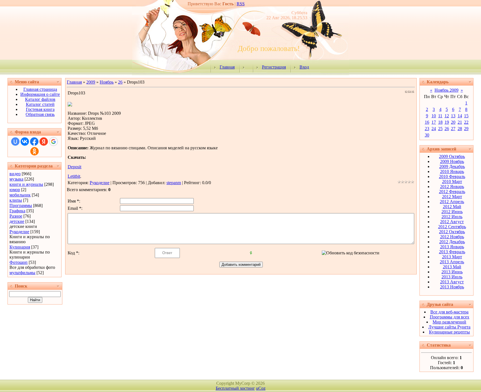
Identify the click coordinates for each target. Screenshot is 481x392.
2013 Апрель (452, 261)
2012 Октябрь (452, 231)
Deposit (74, 166)
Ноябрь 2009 (446, 90)
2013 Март (452, 256)
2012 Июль (451, 216)
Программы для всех (449, 317)
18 (440, 122)
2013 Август (452, 281)
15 (466, 115)
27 (453, 128)
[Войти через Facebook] (34, 141)
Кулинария (19, 247)
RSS (241, 3)
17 (433, 122)
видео (15, 173)
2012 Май (452, 206)
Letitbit (74, 176)
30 (427, 135)
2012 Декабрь (452, 241)
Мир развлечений (449, 322)
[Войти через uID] (15, 141)
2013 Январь (452, 246)
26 (120, 82)
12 (447, 115)
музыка (16, 179)
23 (427, 128)
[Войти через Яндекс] (44, 141)
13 (453, 115)
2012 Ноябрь (452, 236)
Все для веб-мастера (449, 312)
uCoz (261, 388)
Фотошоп (18, 262)
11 (440, 115)
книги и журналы (26, 184)
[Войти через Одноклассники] (34, 151)
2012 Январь (452, 186)
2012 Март (452, 196)
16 (427, 122)
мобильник (20, 195)
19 (447, 122)
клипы (15, 200)
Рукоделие (19, 231)
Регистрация (274, 67)
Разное (15, 216)
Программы (20, 205)
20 (453, 122)
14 (460, 115)
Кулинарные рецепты (449, 332)
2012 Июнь (452, 211)
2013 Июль (451, 276)
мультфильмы (22, 272)
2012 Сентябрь (452, 226)
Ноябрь (107, 82)
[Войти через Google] (53, 141)
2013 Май (452, 266)
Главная (227, 67)
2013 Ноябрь (452, 286)
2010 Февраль (452, 176)
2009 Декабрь (452, 166)
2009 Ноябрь (452, 161)
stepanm (173, 182)
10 (433, 115)
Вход (304, 67)
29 (466, 128)
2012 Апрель (452, 201)
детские (16, 221)
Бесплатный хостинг (235, 388)
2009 (90, 82)
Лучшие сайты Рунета (449, 327)
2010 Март (452, 181)
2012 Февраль (452, 191)
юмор (14, 189)
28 (460, 128)
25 (440, 128)
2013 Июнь (452, 271)
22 (466, 122)
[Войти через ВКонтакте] (25, 141)
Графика (17, 210)
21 (460, 122)
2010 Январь (452, 171)
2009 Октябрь (452, 156)
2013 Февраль (452, 251)
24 (433, 128)
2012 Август (452, 221)
